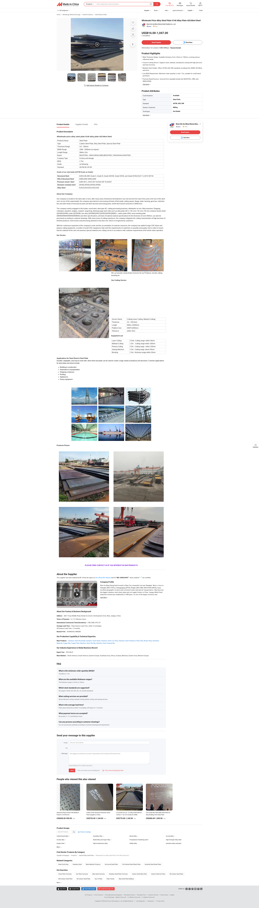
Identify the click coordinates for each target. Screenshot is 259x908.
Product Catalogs (85, 832)
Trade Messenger (88, 889)
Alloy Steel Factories (98, 874)
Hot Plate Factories (82, 874)
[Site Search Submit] (156, 4)
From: (66, 743)
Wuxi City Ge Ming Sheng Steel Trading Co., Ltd (161, 24)
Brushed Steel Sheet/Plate (153, 864)
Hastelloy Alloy (98, 836)
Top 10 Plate (98, 879)
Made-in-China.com (121, 897)
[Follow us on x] (189, 889)
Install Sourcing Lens (107, 889)
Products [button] (89, 4)
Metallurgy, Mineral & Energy (71, 14)
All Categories (63, 10)
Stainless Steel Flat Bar (88, 643)
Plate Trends (110, 879)
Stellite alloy (133, 843)
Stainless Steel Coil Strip (109, 641)
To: (67, 748)
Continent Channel (153, 895)
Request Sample (175, 48)
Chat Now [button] (188, 42)
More (58, 882)
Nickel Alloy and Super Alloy (101, 840)
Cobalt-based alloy (62, 836)
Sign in (200, 5)
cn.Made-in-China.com (148, 897)
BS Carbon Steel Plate (83, 879)
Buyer (156, 10)
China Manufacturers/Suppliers (113, 895)
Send (72, 770)
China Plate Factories (65, 874)
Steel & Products (88, 14)
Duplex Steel (61, 843)
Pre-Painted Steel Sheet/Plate (131, 864)
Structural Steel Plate (111, 864)
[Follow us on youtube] (195, 889)
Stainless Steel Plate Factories (118, 874)
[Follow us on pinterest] (198, 889)
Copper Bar (66, 643)
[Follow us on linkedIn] (201, 889)
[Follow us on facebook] (187, 889)
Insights (172, 895)
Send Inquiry (156, 42)
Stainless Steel (77, 864)
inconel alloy (170, 836)
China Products (98, 895)
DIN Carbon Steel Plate (65, 879)
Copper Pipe (75, 643)
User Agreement (140, 901)
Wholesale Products (129, 895)
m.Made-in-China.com (134, 897)
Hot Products (88, 895)
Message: (65, 753)
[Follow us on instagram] (192, 889)
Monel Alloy (133, 836)
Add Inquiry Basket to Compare (97, 85)
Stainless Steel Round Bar (76, 641)
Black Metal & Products (93, 864)
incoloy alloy (61, 840)
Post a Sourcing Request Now (112, 770)
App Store (62, 889)
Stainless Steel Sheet (93, 641)
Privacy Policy (160, 901)
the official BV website (103, 578)
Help (166, 10)
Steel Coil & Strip (63, 864)
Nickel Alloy (148, 641)
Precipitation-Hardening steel (139, 840)
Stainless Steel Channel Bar (105, 643)
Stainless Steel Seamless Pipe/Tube (131, 641)
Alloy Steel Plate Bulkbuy (126, 879)
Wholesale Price (141, 895)
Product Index (164, 895)
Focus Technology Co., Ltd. (115, 901)
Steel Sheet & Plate (101, 14)
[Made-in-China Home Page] (68, 4)
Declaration (151, 901)
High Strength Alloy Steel (173, 840)
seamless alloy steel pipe (173, 843)
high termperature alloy (100, 843)
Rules (201, 10)
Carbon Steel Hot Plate (158, 874)
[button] (151, 4)
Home (58, 14)
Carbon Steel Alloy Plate (139, 874)
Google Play (74, 889)
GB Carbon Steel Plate (176, 874)
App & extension (178, 10)
